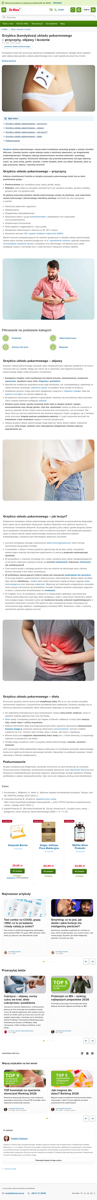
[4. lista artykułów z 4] (53, 961)
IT (94, 1193)
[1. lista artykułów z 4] (44, 961)
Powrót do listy (10, 1169)
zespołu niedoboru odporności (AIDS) (45, 233)
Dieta (7, 719)
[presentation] (17, 832)
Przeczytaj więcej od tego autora (48, 1160)
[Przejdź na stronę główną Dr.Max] (14, 9)
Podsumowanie (13, 140)
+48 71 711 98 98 (38, 1193)
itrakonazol (85, 562)
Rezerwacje (37, 23)
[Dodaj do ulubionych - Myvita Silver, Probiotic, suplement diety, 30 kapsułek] (92, 821)
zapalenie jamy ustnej (46, 799)
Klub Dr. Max (22, 23)
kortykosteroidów (38, 216)
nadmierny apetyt (39, 387)
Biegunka (63, 347)
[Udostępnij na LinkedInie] (82, 1053)
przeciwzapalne (61, 729)
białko (34, 581)
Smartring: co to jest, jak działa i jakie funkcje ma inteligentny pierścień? (66, 923)
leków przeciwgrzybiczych (59, 543)
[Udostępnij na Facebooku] (92, 1053)
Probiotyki (16, 338)
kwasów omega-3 (13, 729)
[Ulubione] (73, 9)
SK (88, 1193)
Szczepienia (51, 23)
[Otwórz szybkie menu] (3, 9)
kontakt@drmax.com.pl (14, 1193)
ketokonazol (62, 562)
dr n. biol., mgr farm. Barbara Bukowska (20, 1031)
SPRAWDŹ (57, 3)
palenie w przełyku (14, 394)
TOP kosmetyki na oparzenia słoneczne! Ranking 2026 (22, 1092)
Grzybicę (7, 149)
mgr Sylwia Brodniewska (63, 1031)
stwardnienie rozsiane (60, 240)
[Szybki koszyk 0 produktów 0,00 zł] (93, 9)
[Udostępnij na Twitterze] (87, 1053)
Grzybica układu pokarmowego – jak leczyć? (26, 132)
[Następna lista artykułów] (92, 961)
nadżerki (42, 400)
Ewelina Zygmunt (9, 60)
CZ (85, 1193)
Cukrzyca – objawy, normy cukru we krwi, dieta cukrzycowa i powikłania (20, 999)
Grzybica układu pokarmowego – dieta (24, 136)
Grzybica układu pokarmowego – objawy (25, 128)
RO (91, 1193)
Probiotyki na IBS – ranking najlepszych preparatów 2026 (70, 998)
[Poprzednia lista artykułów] (86, 961)
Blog (63, 23)
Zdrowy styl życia (20, 347)
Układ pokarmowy (67, 338)
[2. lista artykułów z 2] (50, 1118)
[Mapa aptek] (51, 9)
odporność (40, 584)
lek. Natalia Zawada (14, 951)
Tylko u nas (8, 23)
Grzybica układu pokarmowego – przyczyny (27, 123)
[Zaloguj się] (78, 9)
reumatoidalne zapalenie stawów (18, 243)
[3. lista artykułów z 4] (50, 961)
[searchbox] (48, 17)
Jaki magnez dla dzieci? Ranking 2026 (65, 1092)
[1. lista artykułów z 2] (47, 1118)
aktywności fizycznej (79, 770)
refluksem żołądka (72, 391)
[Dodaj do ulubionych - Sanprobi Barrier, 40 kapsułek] (30, 821)
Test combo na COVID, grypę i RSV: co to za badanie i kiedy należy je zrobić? (22, 923)
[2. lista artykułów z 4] (47, 961)
